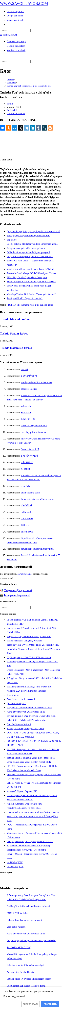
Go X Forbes (27, 518)
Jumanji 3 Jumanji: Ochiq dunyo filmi (24, 804)
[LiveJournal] (44, 128)
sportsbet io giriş (29, 389)
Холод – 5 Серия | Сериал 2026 (22, 791)
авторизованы (24, 574)
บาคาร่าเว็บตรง (29, 376)
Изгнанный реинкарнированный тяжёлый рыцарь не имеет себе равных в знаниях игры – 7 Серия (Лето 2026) (33, 816)
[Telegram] (26, 128)
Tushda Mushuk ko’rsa (15, 319)
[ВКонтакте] (2, 128)
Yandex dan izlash (16, 50)
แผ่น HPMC (27, 462)
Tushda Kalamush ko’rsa (16, 347)
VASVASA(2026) (15, 862)
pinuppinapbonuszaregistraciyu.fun (37, 549)
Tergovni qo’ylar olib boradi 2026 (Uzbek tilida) (29, 707)
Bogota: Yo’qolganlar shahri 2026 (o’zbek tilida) (29, 636)
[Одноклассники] (8, 128)
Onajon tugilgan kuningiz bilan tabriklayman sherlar (31, 940)
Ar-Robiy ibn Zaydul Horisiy (20, 972)
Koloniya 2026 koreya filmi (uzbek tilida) (26, 691)
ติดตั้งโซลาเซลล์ (29, 456)
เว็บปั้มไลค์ (26, 505)
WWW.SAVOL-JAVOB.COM (24, 3)
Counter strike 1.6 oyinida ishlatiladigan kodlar (29, 979)
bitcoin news (27, 531)
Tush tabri (12, 110)
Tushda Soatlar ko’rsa (14, 333)
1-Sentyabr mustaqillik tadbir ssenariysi (25, 965)
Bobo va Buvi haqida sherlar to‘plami (24, 920)
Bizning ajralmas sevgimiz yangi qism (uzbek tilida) (31, 758)
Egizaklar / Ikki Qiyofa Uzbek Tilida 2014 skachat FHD (33, 645)
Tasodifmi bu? (13, 695)
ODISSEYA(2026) (15, 866)
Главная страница (16, 41)
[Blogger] (50, 128)
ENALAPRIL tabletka (17, 913)
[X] (20, 128)
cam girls (25, 486)
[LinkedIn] (32, 128)
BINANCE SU (28, 419)
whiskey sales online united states (36, 382)
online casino (27, 512)
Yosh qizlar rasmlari (16, 927)
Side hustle (26, 412)
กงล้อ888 (25, 469)
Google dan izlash (16, 46)
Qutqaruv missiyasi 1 (16, 703)
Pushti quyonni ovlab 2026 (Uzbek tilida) (26, 712)
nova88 (24, 369)
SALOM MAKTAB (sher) (19, 947)
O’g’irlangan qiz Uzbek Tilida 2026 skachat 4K (29, 657)
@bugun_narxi (18, 590)
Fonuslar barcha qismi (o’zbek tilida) (24, 808)
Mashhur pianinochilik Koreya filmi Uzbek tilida (29, 686)
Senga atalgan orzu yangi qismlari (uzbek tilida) (29, 762)
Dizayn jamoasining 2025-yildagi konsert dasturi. (30, 841)
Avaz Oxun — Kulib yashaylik (21, 699)
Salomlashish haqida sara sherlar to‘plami (26, 986)
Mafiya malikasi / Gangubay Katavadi (24, 640)
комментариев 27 (16, 113)
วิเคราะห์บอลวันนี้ (30, 449)
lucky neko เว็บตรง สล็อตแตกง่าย (37, 499)
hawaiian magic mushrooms (34, 425)
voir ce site (26, 406)
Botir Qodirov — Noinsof (19, 724)
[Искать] (32, 62)
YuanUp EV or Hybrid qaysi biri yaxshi (25, 728)
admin (10, 103)
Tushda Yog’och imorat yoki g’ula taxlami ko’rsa (29, 86)
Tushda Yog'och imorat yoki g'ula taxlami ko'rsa (30, 305)
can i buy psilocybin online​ (33, 432)
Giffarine (25, 525)
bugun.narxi (17, 595)
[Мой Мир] (14, 128)
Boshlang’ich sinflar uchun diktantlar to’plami (28, 906)
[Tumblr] (38, 128)
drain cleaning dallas (30, 492)
